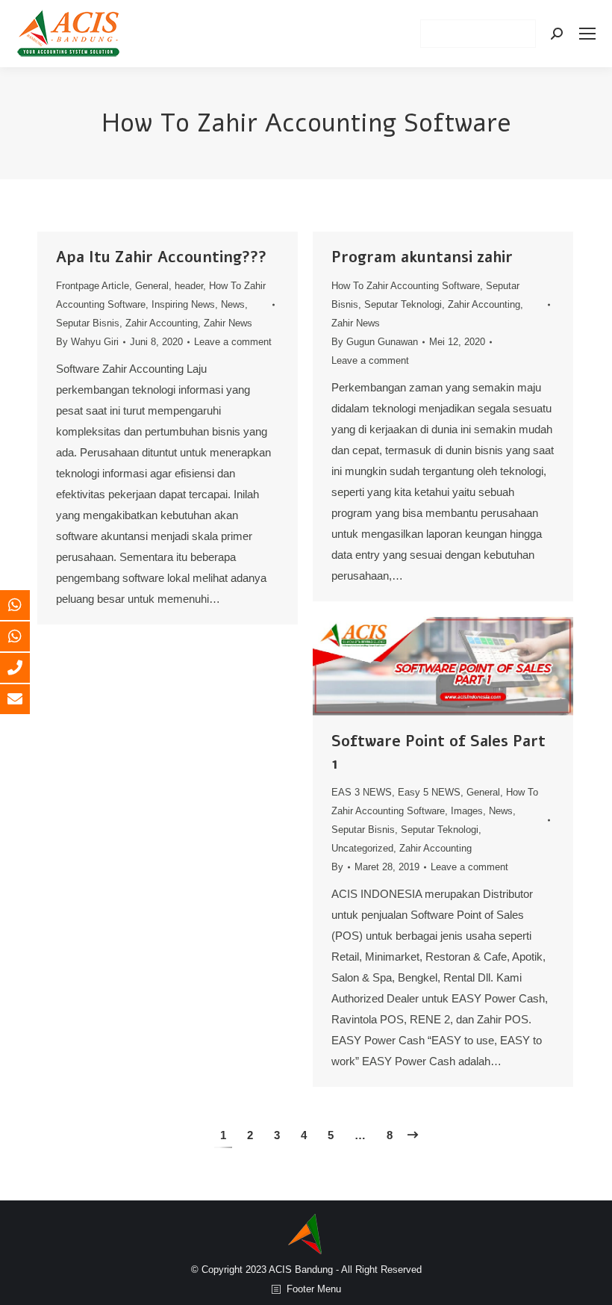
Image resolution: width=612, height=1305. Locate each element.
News (233, 304)
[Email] (26, 699)
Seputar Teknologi (403, 304)
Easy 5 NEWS (429, 792)
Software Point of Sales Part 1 (438, 752)
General (152, 285)
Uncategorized (362, 848)
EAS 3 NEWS (361, 792)
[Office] (26, 668)
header (189, 285)
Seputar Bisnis (87, 323)
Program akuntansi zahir (422, 257)
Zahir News (228, 323)
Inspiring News (183, 304)
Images (467, 810)
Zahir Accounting (161, 323)
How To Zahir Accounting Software (405, 285)
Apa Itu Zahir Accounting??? (161, 257)
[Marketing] (26, 605)
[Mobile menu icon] (587, 33)
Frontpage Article (92, 285)
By (87, 341)
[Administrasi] (26, 636)
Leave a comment (233, 341)
